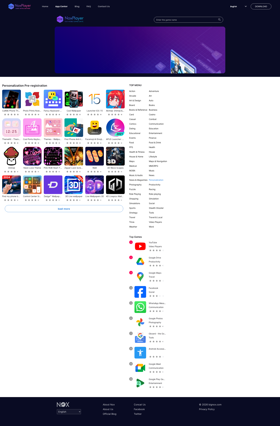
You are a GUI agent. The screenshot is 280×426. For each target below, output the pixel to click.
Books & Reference (138, 110)
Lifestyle (153, 156)
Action (132, 91)
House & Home (136, 156)
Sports (132, 208)
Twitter (138, 413)
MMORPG (153, 166)
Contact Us (104, 6)
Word (151, 226)
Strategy (133, 212)
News (151, 175)
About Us (108, 409)
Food (131, 142)
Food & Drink (155, 142)
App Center (61, 6)
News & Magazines (138, 180)
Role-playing (155, 194)
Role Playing (135, 194)
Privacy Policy (207, 409)
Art (150, 96)
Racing (152, 189)
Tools (151, 212)
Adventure (154, 91)
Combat (152, 119)
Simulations (134, 203)
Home (45, 6)
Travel (132, 217)
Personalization (156, 180)
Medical (133, 166)
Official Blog (109, 413)
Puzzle (132, 189)
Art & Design (135, 100)
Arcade (132, 96)
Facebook (139, 409)
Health (152, 147)
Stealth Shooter (156, 208)
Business (153, 110)
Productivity (154, 184)
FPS (131, 147)
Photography (135, 184)
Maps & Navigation (158, 161)
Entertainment (155, 133)
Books (152, 105)
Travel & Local (155, 217)
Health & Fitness (137, 152)
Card (131, 114)
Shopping (133, 198)
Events (132, 138)
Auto (151, 100)
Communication (156, 124)
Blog (77, 6)
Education (153, 128)
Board (132, 105)
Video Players (155, 222)
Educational (134, 133)
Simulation (154, 198)
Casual (132, 119)
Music (151, 170)
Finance (152, 138)
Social (152, 203)
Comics (132, 124)
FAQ (88, 6)
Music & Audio (136, 175)
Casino (152, 114)
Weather (133, 226)
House (152, 152)
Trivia (131, 222)
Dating (132, 128)
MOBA (132, 170)
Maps (131, 161)
